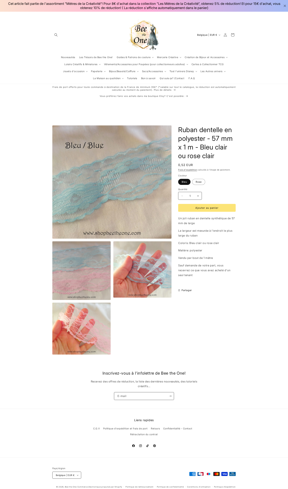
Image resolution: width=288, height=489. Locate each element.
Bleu (184, 181)
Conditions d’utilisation (199, 487)
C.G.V (96, 428)
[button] (56, 35)
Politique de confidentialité (170, 487)
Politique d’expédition (225, 487)
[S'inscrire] (170, 396)
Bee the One (71, 487)
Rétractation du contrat (144, 434)
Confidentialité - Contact (177, 428)
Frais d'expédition (187, 170)
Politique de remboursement (140, 487)
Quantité (182, 189)
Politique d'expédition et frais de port (125, 428)
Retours (155, 428)
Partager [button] (187, 290)
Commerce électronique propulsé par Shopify (99, 487)
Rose (199, 181)
